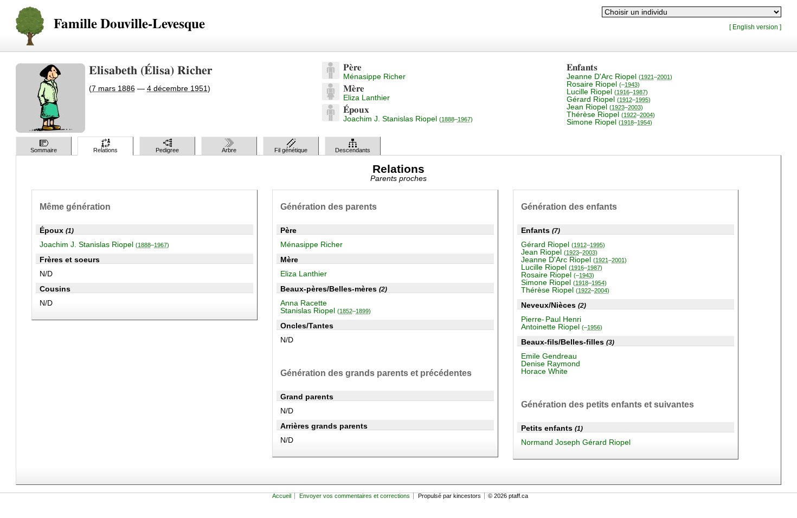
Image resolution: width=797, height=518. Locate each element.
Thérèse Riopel (611, 114)
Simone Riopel (609, 122)
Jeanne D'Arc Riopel (619, 76)
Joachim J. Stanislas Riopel (408, 118)
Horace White (544, 371)
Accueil (281, 496)
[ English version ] (755, 26)
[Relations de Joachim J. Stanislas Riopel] (330, 118)
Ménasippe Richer (374, 76)
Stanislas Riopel (325, 310)
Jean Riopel (605, 106)
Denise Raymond (550, 363)
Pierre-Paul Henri (551, 319)
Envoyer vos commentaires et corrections (354, 496)
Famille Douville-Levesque (129, 24)
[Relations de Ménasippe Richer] (330, 76)
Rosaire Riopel (603, 84)
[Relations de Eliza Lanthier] (330, 97)
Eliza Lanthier (366, 97)
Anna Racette (303, 303)
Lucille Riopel (607, 91)
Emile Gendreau (549, 356)
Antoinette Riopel (561, 326)
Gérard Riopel (609, 99)
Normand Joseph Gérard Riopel (576, 442)
